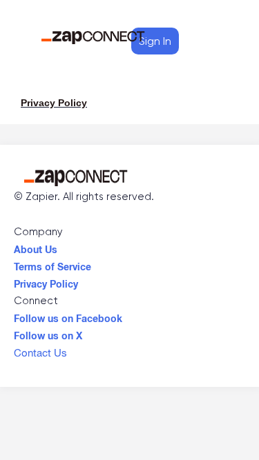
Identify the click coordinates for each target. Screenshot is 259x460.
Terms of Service (52, 263)
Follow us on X (48, 332)
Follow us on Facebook (68, 315)
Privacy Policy (46, 280)
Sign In (155, 41)
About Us (35, 246)
